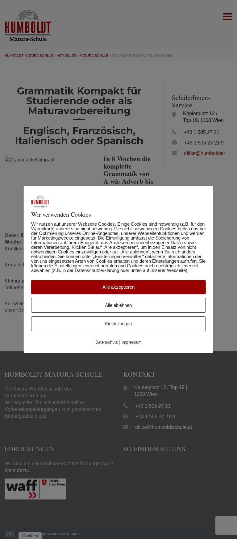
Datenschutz (106, 342)
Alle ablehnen (118, 305)
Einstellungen (118, 323)
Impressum (132, 342)
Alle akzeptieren (118, 287)
